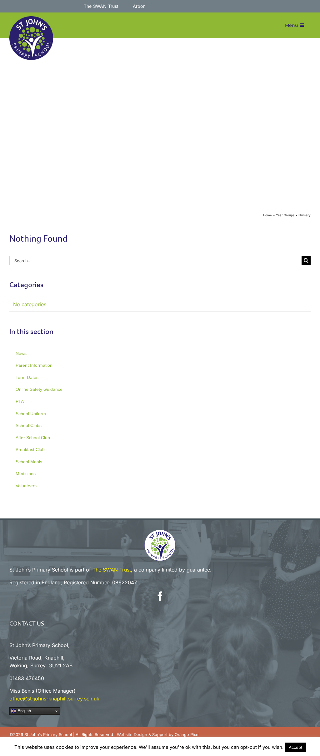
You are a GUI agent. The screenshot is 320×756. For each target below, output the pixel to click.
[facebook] (160, 596)
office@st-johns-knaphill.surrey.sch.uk (54, 698)
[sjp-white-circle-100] (160, 532)
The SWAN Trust (111, 570)
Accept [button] (295, 747)
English (23, 711)
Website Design (132, 734)
